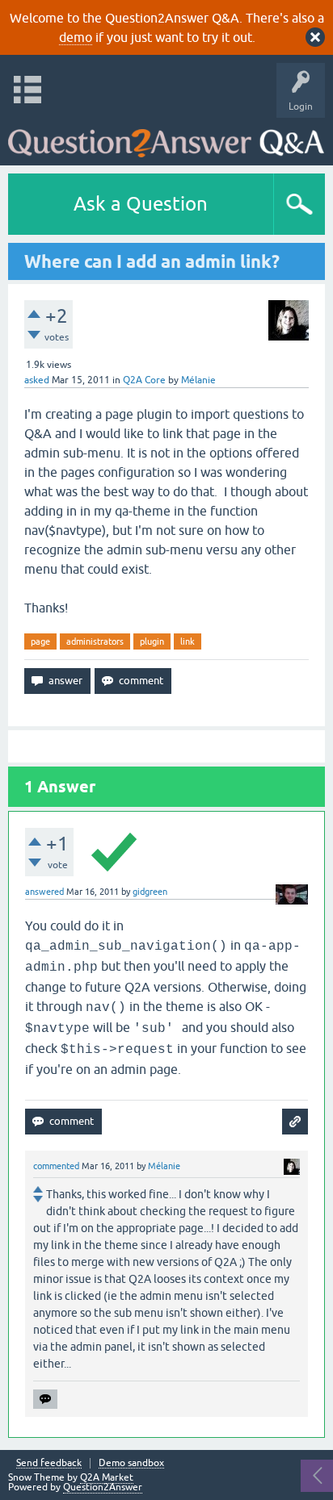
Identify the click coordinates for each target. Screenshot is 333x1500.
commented (56, 1166)
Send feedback (49, 1463)
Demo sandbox (131, 1463)
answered (44, 891)
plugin (152, 641)
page (40, 641)
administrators (95, 641)
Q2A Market (106, 1477)
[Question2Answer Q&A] (166, 137)
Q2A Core (144, 380)
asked (36, 380)
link (187, 641)
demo (75, 37)
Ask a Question (141, 204)
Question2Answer (102, 1487)
